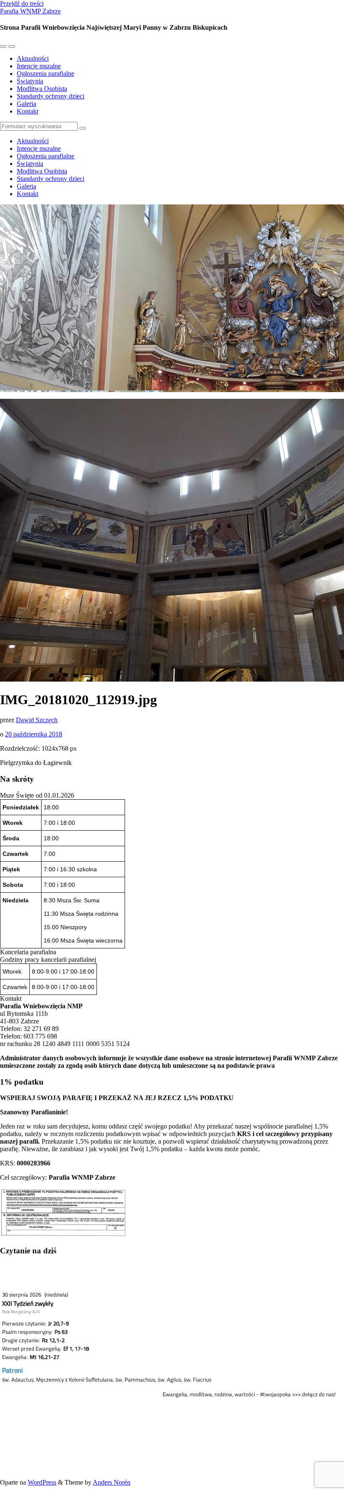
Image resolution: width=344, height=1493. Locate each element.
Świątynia (30, 81)
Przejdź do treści (22, 3)
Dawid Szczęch (36, 719)
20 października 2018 (33, 734)
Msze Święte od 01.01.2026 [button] (37, 795)
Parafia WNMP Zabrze (30, 11)
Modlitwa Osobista (42, 88)
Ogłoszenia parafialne (45, 73)
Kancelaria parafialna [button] (28, 952)
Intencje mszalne (39, 66)
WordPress (42, 1482)
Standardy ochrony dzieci (50, 96)
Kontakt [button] (10, 998)
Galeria (26, 103)
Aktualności (33, 58)
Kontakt (27, 111)
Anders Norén (111, 1482)
